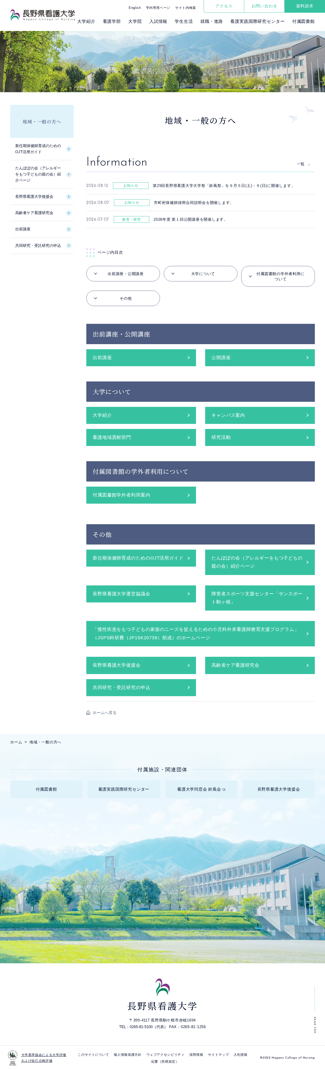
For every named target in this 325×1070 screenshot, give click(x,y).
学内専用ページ (158, 8)
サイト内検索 (185, 8)
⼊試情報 (158, 21)
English (135, 8)
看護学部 (112, 21)
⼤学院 (135, 21)
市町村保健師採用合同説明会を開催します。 (194, 202)
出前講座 (102, 357)
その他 (126, 298)
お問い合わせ (264, 6)
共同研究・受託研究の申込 (121, 687)
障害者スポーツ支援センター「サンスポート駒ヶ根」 (257, 597)
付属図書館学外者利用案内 (121, 495)
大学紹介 (102, 415)
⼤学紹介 (86, 21)
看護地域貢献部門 (112, 437)
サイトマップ (218, 1055)
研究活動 (221, 437)
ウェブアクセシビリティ (166, 1055)
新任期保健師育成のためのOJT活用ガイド (138, 558)
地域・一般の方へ (42, 121)
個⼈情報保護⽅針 (127, 1055)
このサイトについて (93, 1055)
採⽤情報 (196, 1055)
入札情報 (241, 1055)
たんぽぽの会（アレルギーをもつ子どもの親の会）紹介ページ (257, 562)
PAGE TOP (314, 1025)
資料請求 (304, 6)
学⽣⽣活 (184, 21)
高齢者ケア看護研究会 (235, 665)
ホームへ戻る (105, 712)
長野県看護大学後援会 (117, 665)
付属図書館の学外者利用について (280, 276)
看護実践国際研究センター (257, 21)
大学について (203, 274)
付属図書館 (303, 21)
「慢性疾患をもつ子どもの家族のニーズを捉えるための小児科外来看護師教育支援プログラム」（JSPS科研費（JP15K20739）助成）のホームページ (196, 633)
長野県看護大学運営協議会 (121, 593)
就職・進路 (211, 21)
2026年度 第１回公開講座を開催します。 (191, 219)
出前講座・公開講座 (126, 274)
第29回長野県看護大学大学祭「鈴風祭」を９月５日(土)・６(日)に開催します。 (224, 185)
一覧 (300, 164)
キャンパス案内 (228, 415)
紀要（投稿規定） (165, 1061)
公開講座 (221, 357)
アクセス (223, 6)
